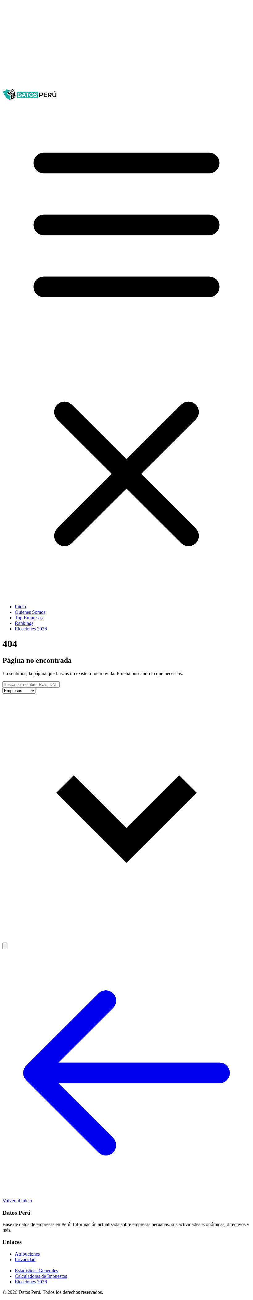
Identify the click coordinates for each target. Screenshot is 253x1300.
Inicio (20, 606)
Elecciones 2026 (31, 628)
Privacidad (25, 1259)
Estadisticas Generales (36, 1270)
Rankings (24, 623)
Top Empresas (29, 617)
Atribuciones (27, 1254)
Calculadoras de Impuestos (41, 1276)
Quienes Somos (30, 612)
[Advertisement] (126, 45)
